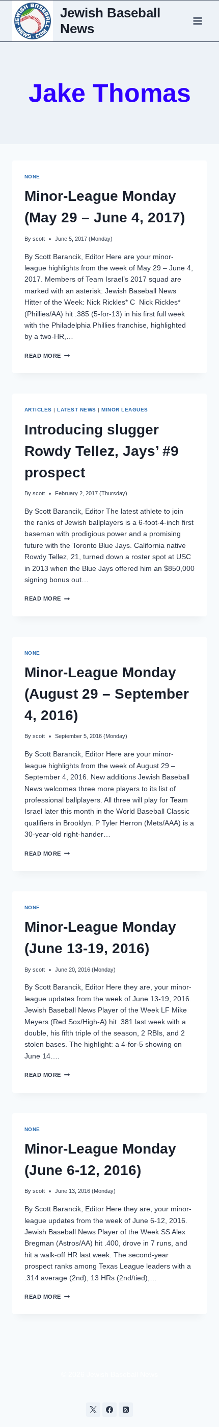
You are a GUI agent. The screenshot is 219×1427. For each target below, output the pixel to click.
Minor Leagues (124, 409)
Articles (38, 409)
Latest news (76, 409)
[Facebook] (109, 1409)
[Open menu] (197, 21)
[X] (93, 1409)
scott (39, 239)
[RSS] (126, 1409)
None (32, 176)
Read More (47, 356)
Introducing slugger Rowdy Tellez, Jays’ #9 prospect (101, 451)
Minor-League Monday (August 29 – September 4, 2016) (106, 693)
